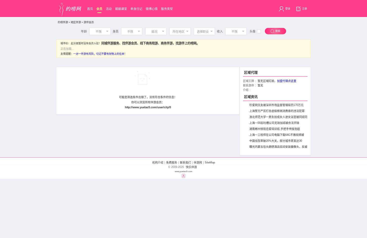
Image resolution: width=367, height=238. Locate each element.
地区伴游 (76, 22)
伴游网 (198, 162)
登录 (287, 8)
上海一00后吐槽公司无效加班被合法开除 (274, 122)
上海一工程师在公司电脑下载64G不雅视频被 (276, 134)
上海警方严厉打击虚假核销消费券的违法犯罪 (277, 111)
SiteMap (210, 162)
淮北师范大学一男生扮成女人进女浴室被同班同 (278, 116)
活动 (109, 8)
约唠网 (192, 43)
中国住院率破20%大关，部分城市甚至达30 (275, 140)
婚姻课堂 (121, 8)
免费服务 (171, 162)
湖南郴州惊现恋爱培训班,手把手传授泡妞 (274, 128)
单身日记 (136, 8)
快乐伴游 (191, 167)
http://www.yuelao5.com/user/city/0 (148, 107)
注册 (304, 8)
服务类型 (167, 8)
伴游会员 (131, 43)
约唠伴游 (63, 22)
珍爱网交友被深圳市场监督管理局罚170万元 (276, 105)
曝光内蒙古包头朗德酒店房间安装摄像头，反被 (278, 146)
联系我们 (185, 162)
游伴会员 (89, 22)
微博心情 (152, 8)
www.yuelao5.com (183, 171)
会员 (99, 8)
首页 (90, 8)
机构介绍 (157, 162)
